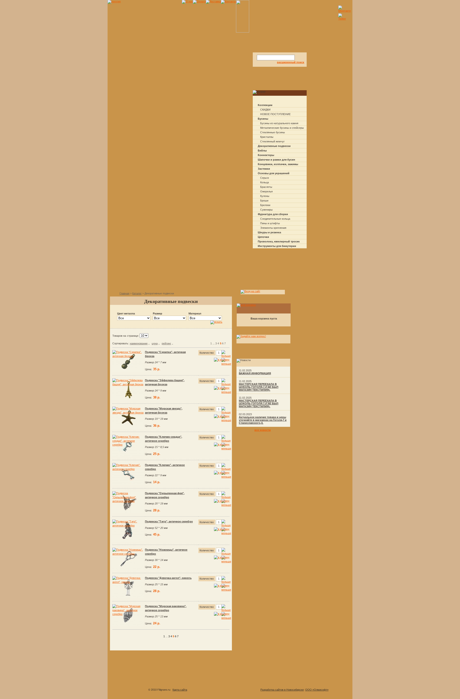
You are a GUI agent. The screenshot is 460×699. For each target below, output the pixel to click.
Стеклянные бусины (272, 132)
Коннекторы (266, 155)
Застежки (264, 168)
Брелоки (265, 205)
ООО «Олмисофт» (316, 689)
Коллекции (265, 105)
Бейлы (262, 150)
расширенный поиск (290, 62)
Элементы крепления (273, 227)
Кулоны (264, 196)
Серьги (264, 177)
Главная (124, 293)
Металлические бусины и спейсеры (282, 127)
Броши (264, 200)
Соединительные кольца (275, 218)
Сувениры (266, 209)
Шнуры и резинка (269, 232)
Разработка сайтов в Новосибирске (282, 689)
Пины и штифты (270, 223)
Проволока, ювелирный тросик (279, 241)
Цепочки (263, 236)
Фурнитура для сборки (273, 214)
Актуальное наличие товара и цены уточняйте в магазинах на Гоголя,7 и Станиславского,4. (263, 420)
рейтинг (166, 343)
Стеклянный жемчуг (272, 141)
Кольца (264, 182)
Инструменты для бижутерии (277, 246)
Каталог (137, 293)
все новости (262, 430)
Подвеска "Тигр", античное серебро (169, 521)
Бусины (263, 118)
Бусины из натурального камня (279, 123)
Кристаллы (266, 136)
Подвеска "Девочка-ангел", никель (168, 577)
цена (154, 343)
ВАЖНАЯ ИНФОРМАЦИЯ (255, 373)
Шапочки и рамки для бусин (276, 159)
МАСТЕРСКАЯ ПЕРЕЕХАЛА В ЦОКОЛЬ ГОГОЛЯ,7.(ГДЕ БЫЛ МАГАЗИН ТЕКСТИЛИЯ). (258, 387)
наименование (139, 343)
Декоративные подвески (274, 146)
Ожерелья (266, 191)
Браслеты (266, 186)
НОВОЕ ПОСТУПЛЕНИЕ (275, 114)
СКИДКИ (265, 109)
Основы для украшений (273, 173)
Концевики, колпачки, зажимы (278, 164)
